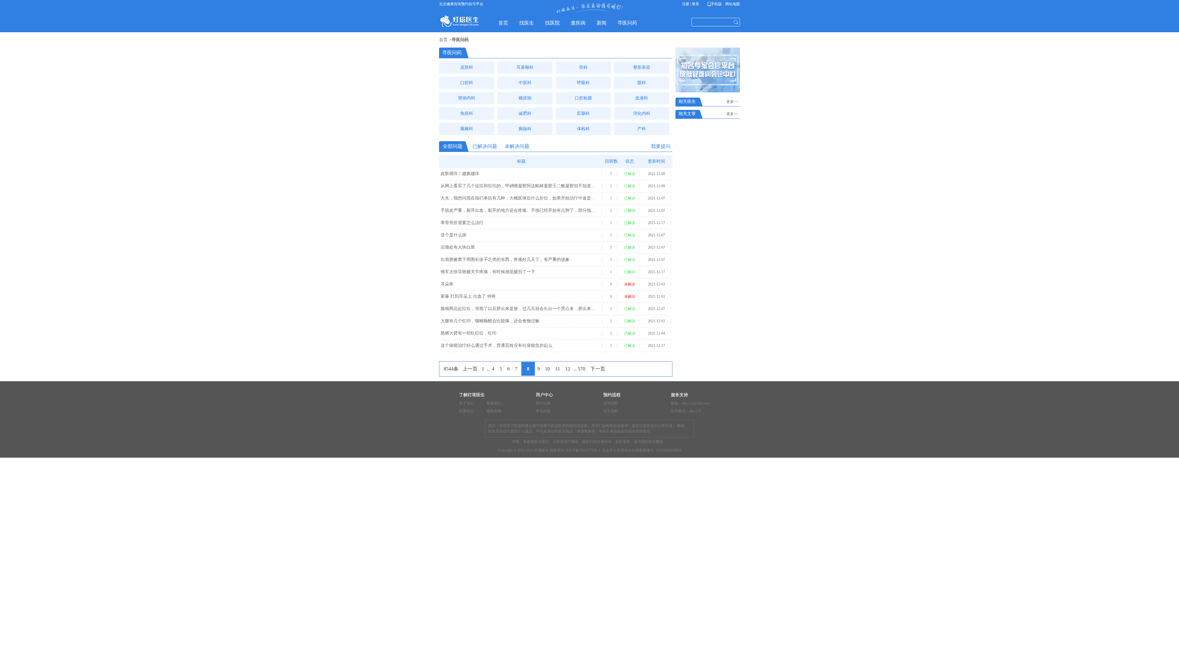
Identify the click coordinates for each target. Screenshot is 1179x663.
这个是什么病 (453, 235)
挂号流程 (610, 411)
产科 (641, 128)
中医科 (525, 82)
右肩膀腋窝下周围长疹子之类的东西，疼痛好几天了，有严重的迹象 (505, 259)
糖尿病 (525, 98)
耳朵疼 (447, 284)
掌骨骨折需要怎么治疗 (462, 222)
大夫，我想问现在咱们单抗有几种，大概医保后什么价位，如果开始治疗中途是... (518, 198)
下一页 (597, 368)
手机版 (716, 4)
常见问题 (543, 411)
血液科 (641, 98)
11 (557, 368)
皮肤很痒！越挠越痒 (460, 173)
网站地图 (732, 4)
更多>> (733, 101)
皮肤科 (466, 67)
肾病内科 (466, 98)
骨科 (583, 67)
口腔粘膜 (583, 98)
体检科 (583, 128)
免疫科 (466, 113)
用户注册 (543, 403)
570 (581, 368)
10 (547, 368)
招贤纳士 (466, 411)
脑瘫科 (466, 128)
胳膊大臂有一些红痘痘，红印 (468, 333)
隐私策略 (494, 411)
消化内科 (641, 113)
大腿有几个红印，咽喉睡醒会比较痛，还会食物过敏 (490, 321)
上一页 (470, 368)
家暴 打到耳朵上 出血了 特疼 (468, 296)
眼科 (641, 82)
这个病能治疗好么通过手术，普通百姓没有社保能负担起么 (496, 345)
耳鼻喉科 (525, 67)
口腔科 (466, 82)
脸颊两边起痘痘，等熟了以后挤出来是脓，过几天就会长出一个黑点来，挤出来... (518, 308)
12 (567, 368)
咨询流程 (610, 403)
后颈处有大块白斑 (458, 247)
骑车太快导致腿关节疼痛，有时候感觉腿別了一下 (488, 271)
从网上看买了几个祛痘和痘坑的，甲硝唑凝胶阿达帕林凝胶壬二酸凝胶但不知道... (518, 186)
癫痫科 (525, 128)
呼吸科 (583, 82)
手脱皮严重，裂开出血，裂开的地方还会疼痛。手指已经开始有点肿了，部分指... (518, 210)
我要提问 (661, 146)
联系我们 (494, 403)
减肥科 (525, 113)
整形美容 (641, 67)
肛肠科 (583, 113)
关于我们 (466, 403)
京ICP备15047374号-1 (583, 450)
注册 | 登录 (690, 4)
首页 (443, 39)
